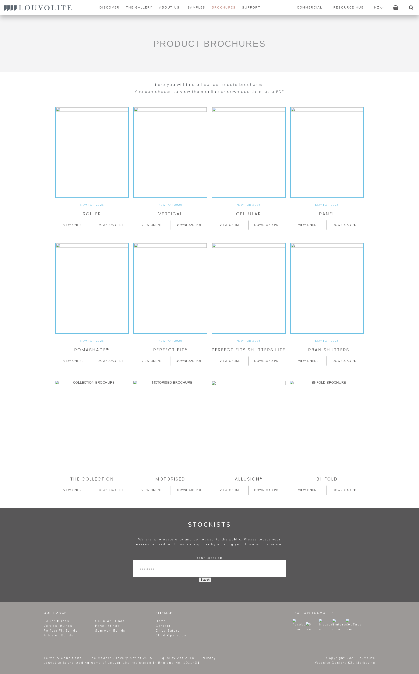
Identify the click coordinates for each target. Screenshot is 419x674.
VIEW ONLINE (73, 225)
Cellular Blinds (110, 621)
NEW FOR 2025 (92, 205)
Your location (209, 558)
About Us (169, 7)
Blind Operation (171, 635)
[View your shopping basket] (396, 7)
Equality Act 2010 (177, 658)
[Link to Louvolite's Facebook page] (298, 625)
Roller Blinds (56, 621)
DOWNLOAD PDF (111, 225)
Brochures (224, 7)
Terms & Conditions (63, 658)
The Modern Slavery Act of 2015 (120, 658)
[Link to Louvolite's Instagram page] (325, 625)
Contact (163, 626)
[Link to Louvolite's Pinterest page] (338, 625)
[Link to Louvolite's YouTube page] (352, 625)
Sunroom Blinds (110, 631)
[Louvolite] (38, 7)
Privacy (209, 658)
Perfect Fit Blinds (60, 631)
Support (251, 7)
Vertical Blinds (58, 626)
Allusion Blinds (59, 635)
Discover (109, 7)
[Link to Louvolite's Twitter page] (312, 627)
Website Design (330, 663)
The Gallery (139, 7)
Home (161, 621)
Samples (197, 7)
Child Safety (168, 631)
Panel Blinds (107, 626)
